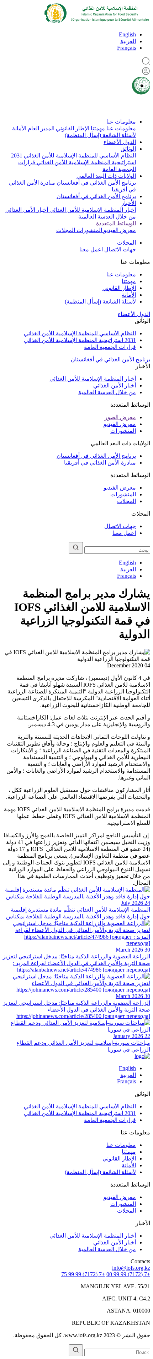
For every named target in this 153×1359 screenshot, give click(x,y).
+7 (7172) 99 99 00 (128, 1274)
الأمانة (19, 128)
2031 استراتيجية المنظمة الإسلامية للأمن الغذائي (80, 340)
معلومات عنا (121, 122)
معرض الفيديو (119, 230)
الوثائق (128, 149)
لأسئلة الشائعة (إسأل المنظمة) (100, 135)
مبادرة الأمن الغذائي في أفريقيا (100, 463)
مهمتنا (97, 128)
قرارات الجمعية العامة (110, 347)
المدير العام (40, 128)
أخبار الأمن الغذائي (26, 210)
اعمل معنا (91, 249)
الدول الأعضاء (120, 142)
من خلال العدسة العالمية (107, 217)
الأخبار (128, 203)
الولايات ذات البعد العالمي (106, 176)
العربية (128, 41)
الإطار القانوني (71, 128)
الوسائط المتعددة (116, 223)
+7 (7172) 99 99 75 (83, 1274)
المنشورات (88, 230)
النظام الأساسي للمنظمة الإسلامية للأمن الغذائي (79, 155)
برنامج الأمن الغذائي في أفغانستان (95, 183)
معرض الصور (120, 417)
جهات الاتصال (119, 249)
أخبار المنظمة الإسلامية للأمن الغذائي (92, 210)
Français (126, 48)
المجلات (65, 230)
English (127, 34)
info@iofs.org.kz (131, 1268)
